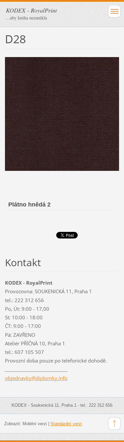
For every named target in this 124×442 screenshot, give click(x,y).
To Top (114, 423)
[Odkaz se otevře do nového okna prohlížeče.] (62, 113)
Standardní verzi (66, 423)
